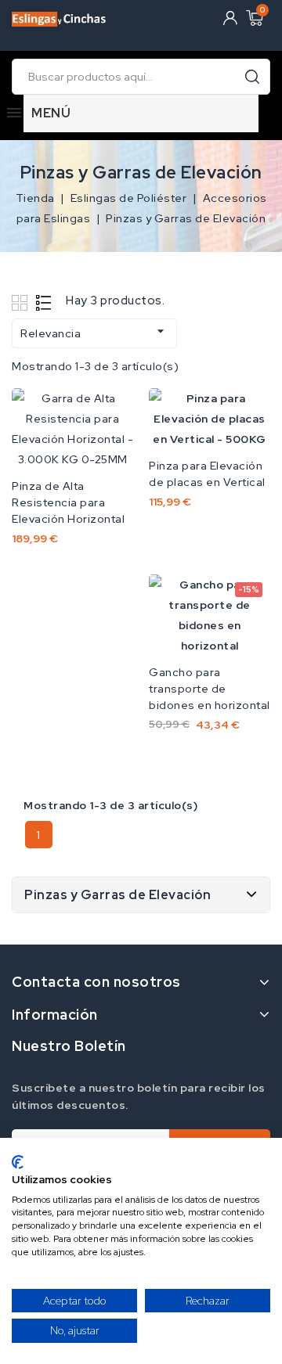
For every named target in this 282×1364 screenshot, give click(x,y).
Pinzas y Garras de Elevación (117, 895)
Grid (21, 302)
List (44, 302)
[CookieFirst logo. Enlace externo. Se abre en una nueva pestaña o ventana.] (18, 1162)
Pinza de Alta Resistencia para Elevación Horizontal (68, 502)
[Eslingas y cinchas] (59, 16)
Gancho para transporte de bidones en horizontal (209, 688)
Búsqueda (252, 77)
